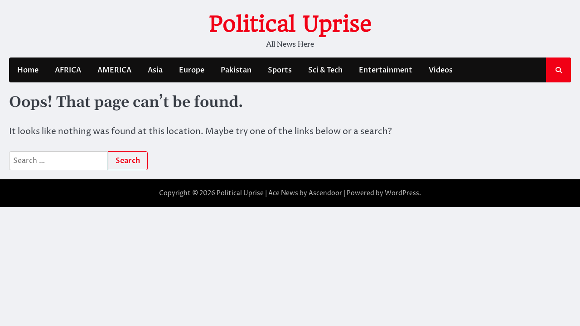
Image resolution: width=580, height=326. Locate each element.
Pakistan (236, 70)
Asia (155, 70)
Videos (441, 70)
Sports (280, 70)
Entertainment (385, 70)
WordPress (402, 193)
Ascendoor (325, 193)
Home (28, 70)
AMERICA (114, 70)
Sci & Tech (325, 70)
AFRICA (68, 70)
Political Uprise (290, 24)
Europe (191, 70)
